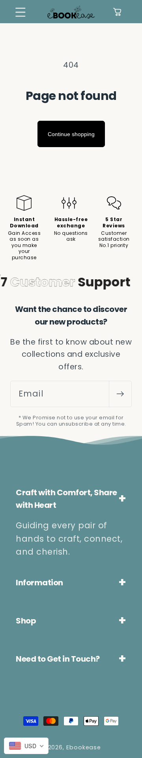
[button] (20, 12)
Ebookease (83, 747)
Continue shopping (71, 134)
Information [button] (39, 582)
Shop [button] (26, 620)
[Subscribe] (120, 394)
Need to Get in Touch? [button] (58, 658)
